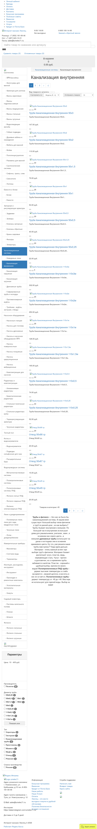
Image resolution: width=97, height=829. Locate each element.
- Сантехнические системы (12, 166)
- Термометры (10, 559)
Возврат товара (66, 786)
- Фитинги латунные (13, 628)
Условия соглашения (40, 809)
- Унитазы (8, 183)
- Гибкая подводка (12, 132)
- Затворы (9, 218)
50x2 (20, 701)
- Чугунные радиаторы (14, 427)
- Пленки (8, 611)
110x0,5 (10, 712)
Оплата (9, 6)
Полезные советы (13, 16)
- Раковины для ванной (14, 160)
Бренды (9, 4)
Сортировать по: (36, 95)
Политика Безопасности (42, 806)
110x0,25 (11, 708)
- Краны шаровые (12, 234)
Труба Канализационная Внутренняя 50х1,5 (52, 166)
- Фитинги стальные (13, 633)
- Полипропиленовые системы (13, 481)
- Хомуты (8, 593)
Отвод (10, 755)
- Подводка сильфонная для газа (13, 452)
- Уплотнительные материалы (12, 586)
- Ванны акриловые (12, 95)
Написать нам (65, 783)
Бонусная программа (15, 14)
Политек (11, 686)
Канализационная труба (13, 740)
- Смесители (10, 178)
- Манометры (10, 548)
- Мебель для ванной (13, 145)
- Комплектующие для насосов (14, 373)
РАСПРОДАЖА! (10, 646)
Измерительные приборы (14, 543)
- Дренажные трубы (13, 286)
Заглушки (11, 735)
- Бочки (7, 194)
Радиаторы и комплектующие (10, 381)
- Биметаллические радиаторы (12, 397)
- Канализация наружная (10, 272)
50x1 (20, 698)
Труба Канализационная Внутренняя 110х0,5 (53, 380)
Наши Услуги (37, 793)
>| (48, 85)
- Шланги (8, 617)
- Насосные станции (13, 320)
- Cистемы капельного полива (14, 605)
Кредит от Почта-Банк (15, 26)
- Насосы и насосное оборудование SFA (13, 337)
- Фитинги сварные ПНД (14, 501)
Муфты (10, 751)
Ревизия (11, 758)
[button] (88, 826)
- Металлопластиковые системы (14, 473)
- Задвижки (9, 213)
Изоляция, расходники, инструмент (13, 565)
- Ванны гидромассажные (11, 102)
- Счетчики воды (11, 553)
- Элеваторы (10, 244)
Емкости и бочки (10, 189)
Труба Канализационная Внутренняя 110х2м (52, 300)
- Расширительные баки (12, 460)
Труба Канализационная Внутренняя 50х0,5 (52, 220)
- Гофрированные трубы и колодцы (12, 292)
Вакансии (10, 19)
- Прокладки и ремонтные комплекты (13, 578)
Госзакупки (10, 21)
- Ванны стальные (12, 114)
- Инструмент (10, 572)
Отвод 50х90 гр (37, 434)
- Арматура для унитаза (14, 90)
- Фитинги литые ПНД (13, 495)
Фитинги (7, 622)
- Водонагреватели (12, 446)
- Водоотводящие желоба (12, 125)
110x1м (10, 719)
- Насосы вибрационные (10, 365)
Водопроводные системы (14, 467)
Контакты (10, 11)
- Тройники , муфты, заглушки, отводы (13, 308)
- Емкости (8, 200)
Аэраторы (11, 732)
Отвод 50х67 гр (37, 461)
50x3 (9, 705)
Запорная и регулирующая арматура (14, 206)
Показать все (14, 723)
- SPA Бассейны (11, 77)
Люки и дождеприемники (14, 514)
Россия (11, 767)
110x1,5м (11, 715)
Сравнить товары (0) (12, 53)
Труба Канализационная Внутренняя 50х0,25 (53, 246)
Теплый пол (9, 432)
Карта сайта (65, 788)
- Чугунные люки (11, 530)
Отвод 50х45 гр (37, 488)
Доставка (10, 9)
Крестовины (12, 745)
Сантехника (9, 72)
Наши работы (37, 791)
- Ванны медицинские (13, 108)
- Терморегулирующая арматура (14, 420)
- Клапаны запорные (13, 223)
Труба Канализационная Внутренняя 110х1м (52, 327)
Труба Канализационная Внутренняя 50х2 (51, 139)
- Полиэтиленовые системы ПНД (12, 489)
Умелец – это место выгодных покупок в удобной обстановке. (43, 801)
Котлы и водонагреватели (11, 439)
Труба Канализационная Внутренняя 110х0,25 (53, 407)
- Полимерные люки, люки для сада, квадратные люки (13, 522)
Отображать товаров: (72, 95)
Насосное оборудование (14, 315)
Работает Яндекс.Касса (13, 826)
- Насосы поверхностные (10, 345)
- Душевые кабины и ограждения (13, 138)
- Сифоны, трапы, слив (14, 173)
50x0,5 (10, 698)
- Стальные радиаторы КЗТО (14, 412)
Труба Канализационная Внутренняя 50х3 (51, 112)
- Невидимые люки (12, 258)
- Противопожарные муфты (13, 300)
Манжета (11, 748)
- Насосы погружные (13, 351)
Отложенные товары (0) (34, 53)
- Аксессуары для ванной (12, 84)
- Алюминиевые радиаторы (11, 389)
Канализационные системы (11, 251)
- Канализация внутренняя (10, 264)
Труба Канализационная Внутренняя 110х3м (52, 273)
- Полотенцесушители (14, 155)
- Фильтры (9, 239)
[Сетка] (53, 92)
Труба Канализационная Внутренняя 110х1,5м (53, 354)
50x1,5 (10, 701)
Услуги (9, 24)
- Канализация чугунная (10, 279)
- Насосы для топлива (14, 325)
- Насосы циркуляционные (11, 357)
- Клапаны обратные (13, 229)
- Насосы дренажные (13, 331)
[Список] (50, 92)
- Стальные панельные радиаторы (14, 404)
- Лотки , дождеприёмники (11, 536)
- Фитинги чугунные (12, 638)
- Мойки (8, 150)
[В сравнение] (33, 136)
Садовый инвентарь (12, 599)
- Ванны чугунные (12, 119)
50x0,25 (10, 695)
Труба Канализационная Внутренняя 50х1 (51, 193)
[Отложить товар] (30, 136)
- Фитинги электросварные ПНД (13, 507)
